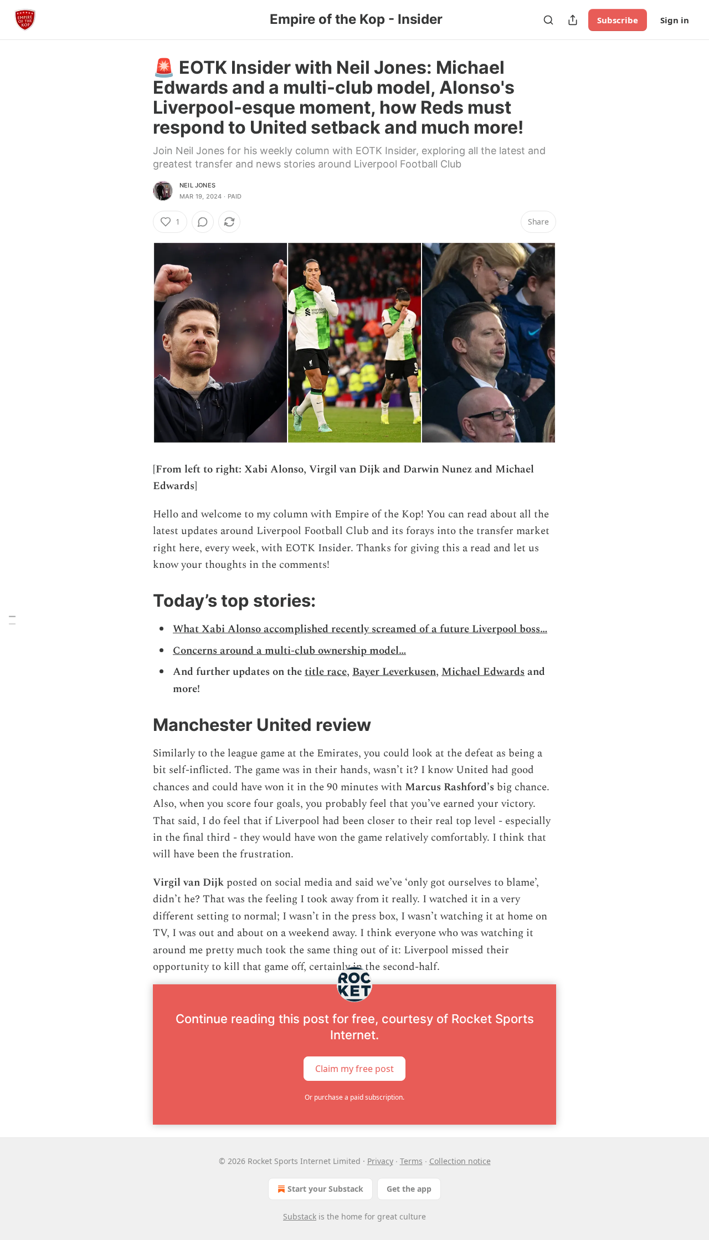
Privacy (380, 1161)
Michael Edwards (483, 672)
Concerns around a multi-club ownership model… (289, 651)
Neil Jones (197, 185)
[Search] (548, 20)
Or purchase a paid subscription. (354, 1097)
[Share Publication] (573, 20)
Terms (411, 1161)
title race (326, 672)
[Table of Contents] (12, 620)
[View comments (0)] (203, 222)
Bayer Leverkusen (394, 672)
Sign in (674, 20)
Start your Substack (325, 1188)
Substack (299, 1216)
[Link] (137, 600)
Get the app (409, 1188)
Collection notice (460, 1161)
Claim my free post (354, 1069)
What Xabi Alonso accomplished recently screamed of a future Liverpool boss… (360, 629)
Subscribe (617, 20)
